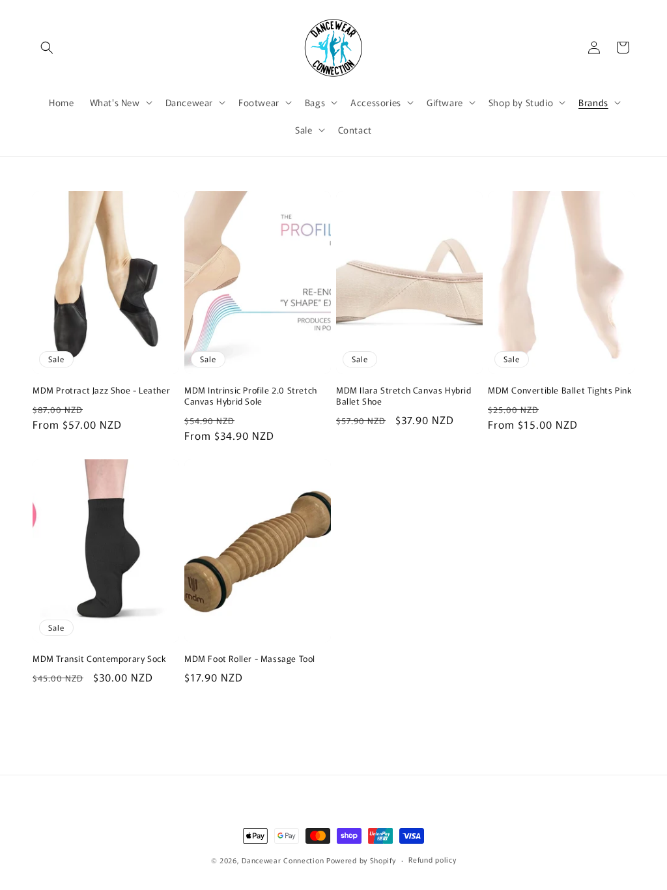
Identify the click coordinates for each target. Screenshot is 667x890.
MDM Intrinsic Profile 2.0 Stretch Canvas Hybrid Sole (250, 396)
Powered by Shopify (361, 860)
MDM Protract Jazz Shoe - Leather (101, 390)
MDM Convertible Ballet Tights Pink (560, 390)
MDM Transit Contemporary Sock (99, 659)
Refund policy (432, 859)
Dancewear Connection (283, 860)
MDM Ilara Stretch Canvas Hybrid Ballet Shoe (404, 396)
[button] (47, 47)
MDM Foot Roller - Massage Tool (249, 659)
